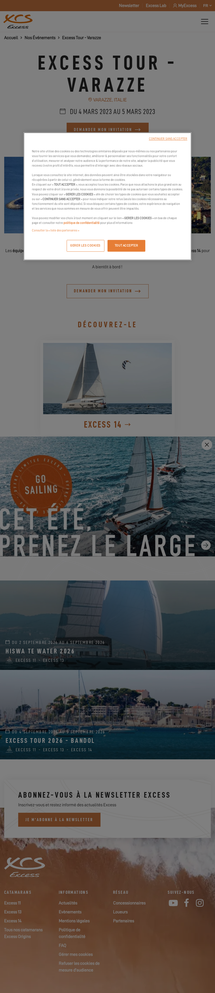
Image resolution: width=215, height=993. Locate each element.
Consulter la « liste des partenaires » (55, 230)
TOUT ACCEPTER (126, 245)
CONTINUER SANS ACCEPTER (168, 138)
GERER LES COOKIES (85, 245)
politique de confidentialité (82, 222)
